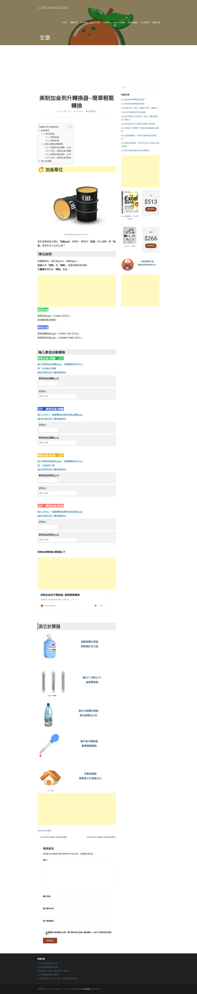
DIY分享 (84, 22)
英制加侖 (54, 137)
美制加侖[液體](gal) (49, 378)
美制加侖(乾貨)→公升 (60, 154)
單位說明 (50, 134)
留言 (45, 860)
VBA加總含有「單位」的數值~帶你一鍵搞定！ (140, 108)
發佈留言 (92, 111)
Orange (79, 111)
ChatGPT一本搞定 (130, 246)
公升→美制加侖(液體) (60, 151)
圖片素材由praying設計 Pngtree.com (77, 234)
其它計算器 (46, 161)
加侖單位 (45, 130)
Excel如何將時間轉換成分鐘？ (133, 99)
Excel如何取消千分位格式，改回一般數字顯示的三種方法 (58, 978)
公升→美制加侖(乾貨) (60, 158)
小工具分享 (144, 22)
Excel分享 (95, 22)
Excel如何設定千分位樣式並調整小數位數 (138, 124)
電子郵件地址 (48, 908)
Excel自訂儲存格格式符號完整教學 (135, 150)
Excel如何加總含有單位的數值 (133, 112)
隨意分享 (156, 22)
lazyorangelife (53, 7)
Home (64, 22)
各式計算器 (132, 22)
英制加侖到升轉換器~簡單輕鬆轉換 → (102, 837)
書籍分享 (74, 22)
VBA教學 (106, 22)
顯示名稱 (46, 896)
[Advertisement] (98, 65)
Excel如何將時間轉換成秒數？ (133, 104)
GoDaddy (87, 989)
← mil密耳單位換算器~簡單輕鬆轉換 (52, 837)
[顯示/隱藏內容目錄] (68, 127)
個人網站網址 (48, 921)
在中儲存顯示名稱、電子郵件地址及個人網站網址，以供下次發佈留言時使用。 (78, 933)
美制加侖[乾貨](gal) (49, 475)
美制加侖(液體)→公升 (60, 147)
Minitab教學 (119, 22)
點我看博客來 (151, 209)
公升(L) (42, 391)
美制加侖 (54, 140)
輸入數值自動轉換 (54, 144)
